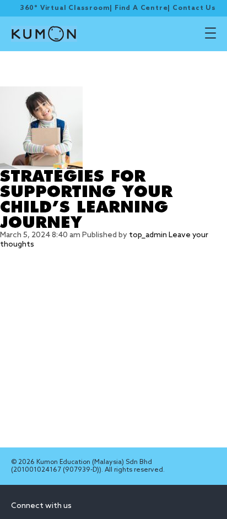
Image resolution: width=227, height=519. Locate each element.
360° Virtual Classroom (65, 8)
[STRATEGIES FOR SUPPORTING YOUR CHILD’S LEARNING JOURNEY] (113, 127)
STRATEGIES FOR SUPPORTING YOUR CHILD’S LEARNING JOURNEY (86, 200)
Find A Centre (141, 8)
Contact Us (194, 8)
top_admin (148, 235)
